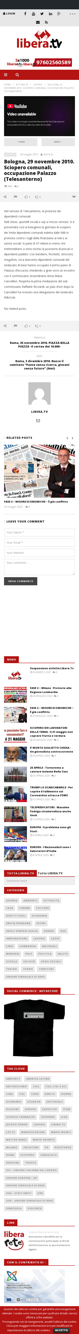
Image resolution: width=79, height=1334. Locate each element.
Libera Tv (58, 1124)
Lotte (10, 1132)
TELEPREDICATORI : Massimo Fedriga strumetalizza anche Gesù (50, 811)
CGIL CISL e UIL (56, 1086)
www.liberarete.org (44, 1232)
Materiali (49, 946)
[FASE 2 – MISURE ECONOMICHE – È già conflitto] (39, 471)
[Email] (38, 22)
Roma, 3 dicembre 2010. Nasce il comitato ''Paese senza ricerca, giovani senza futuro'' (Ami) (39, 363)
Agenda (11, 900)
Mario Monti (61, 1132)
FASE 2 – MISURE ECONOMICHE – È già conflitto (36, 501)
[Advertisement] (34, 622)
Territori (46, 968)
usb (40, 1193)
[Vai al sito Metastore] (34, 1027)
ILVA (64, 1116)
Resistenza (63, 1147)
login (10, 13)
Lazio (55, 938)
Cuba (35, 1093)
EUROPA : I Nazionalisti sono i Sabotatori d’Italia (50, 849)
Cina (9, 1093)
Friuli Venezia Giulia (22, 930)
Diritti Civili (16, 915)
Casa (9, 907)
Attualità (22, 84)
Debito (50, 1093)
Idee (63, 930)
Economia (39, 915)
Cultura (42, 907)
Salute (63, 953)
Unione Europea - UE (21, 1177)
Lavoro (37, 84)
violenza (35, 1208)
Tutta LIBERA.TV (50, 873)
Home (7, 84)
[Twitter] (42, 13)
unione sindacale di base (25, 1185)
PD (47, 1147)
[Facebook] (25, 13)
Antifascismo (16, 1086)
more (74, 197)
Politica (44, 953)
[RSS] (46, 22)
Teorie (28, 968)
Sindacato (49, 1154)
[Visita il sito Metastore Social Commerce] (39, 62)
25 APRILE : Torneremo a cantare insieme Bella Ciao (49, 769)
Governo (48, 1116)
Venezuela (14, 1208)
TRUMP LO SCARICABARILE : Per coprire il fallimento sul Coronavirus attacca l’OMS (51, 791)
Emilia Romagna (18, 923)
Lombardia (27, 946)
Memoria (12, 953)
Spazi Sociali (51, 961)
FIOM (66, 1109)
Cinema (24, 907)
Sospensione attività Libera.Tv (52, 668)
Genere (49, 930)
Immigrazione (16, 938)
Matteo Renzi (16, 1139)
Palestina (31, 1147)
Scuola (11, 961)
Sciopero (27, 1154)
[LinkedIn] (50, 13)
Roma (10, 1154)
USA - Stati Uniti (18, 1193)
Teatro (11, 968)
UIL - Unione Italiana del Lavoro (31, 1170)
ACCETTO (61, 1330)
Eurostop (49, 1109)
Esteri (41, 923)
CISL (22, 1093)
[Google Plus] (59, 13)
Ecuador (34, 1101)
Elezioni (12, 1109)
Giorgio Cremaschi (20, 1116)
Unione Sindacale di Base (25, 976)
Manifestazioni (33, 1132)
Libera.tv (48, 154)
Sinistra (12, 1162)
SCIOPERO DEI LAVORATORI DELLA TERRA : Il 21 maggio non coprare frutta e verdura (51, 732)
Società (29, 961)
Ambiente (30, 900)
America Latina (37, 1078)
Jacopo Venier (17, 1124)
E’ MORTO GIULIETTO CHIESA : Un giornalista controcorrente (51, 750)
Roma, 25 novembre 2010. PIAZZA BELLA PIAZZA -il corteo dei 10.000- (39, 342)
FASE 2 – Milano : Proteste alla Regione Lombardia (51, 690)
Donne (66, 1093)
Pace (28, 953)
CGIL (36, 1086)
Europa (30, 1109)
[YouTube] (33, 13)
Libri (9, 946)
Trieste (30, 1162)
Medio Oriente (44, 1139)
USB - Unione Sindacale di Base (29, 1200)
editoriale (55, 1101)
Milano (11, 1147)
